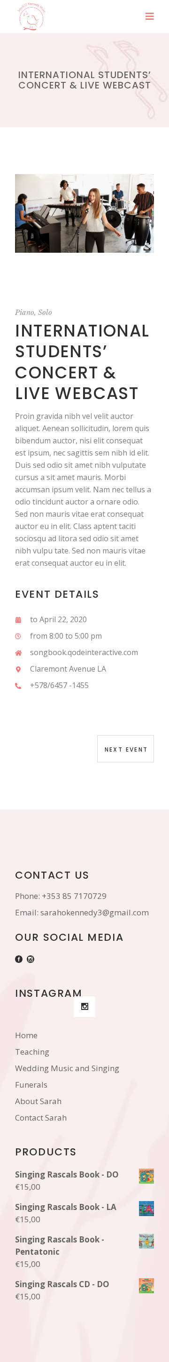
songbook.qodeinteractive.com (84, 652)
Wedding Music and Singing (67, 1068)
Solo (45, 312)
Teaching (32, 1051)
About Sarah (38, 1101)
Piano (24, 312)
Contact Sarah (41, 1117)
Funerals (31, 1084)
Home (26, 1035)
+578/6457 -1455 (59, 685)
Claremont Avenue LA (68, 669)
